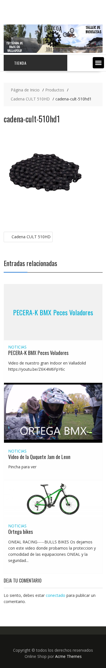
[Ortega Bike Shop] (53, 51)
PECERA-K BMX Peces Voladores (53, 312)
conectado (55, 595)
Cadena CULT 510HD (31, 236)
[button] (98, 62)
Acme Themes (68, 656)
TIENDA (20, 63)
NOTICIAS (17, 347)
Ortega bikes (20, 531)
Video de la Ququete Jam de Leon (39, 456)
